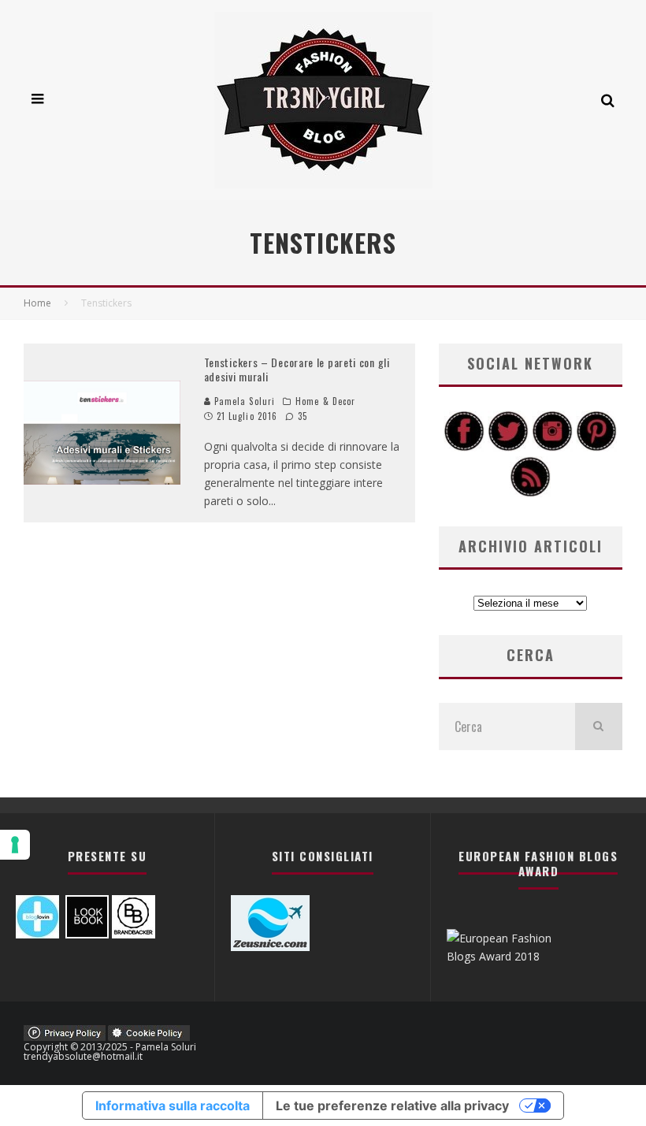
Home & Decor (325, 401)
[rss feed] (530, 492)
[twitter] (508, 447)
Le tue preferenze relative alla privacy (392, 1105)
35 (301, 416)
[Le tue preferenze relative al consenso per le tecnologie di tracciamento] (15, 845)
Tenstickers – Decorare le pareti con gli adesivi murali (297, 369)
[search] (598, 726)
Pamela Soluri (243, 401)
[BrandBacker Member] (133, 934)
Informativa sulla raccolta (172, 1105)
